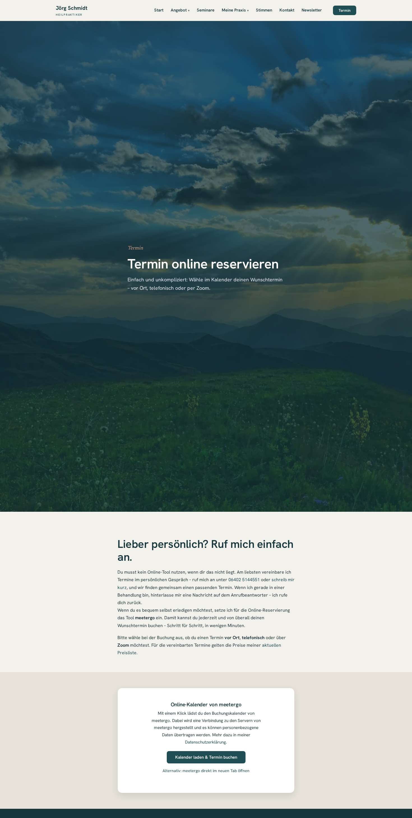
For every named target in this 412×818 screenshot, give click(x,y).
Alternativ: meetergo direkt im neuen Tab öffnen (206, 770)
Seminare (205, 10)
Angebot (179, 10)
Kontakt (286, 10)
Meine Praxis (234, 10)
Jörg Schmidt (71, 10)
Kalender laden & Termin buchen (206, 757)
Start (158, 10)
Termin (345, 10)
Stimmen (264, 10)
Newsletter (312, 10)
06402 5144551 (244, 580)
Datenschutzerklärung (205, 742)
